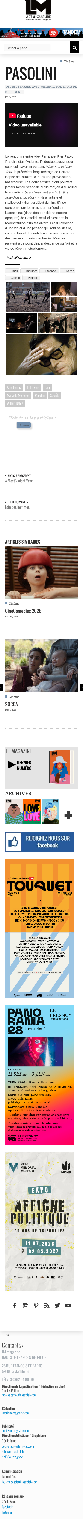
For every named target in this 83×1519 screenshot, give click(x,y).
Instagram (7, 1512)
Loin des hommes (17, 507)
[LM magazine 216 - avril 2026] (50, 810)
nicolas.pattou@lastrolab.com (19, 1395)
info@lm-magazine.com (16, 1413)
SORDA (11, 704)
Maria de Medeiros (18, 395)
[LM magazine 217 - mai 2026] (32, 810)
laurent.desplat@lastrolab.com (19, 1482)
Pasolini (30, 73)
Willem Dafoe (15, 403)
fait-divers (33, 387)
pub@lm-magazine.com (16, 1430)
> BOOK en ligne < (12, 1457)
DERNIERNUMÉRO (24, 765)
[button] (74, 47)
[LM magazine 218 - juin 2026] (14, 810)
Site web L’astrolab (13, 1451)
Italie (47, 387)
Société (54, 395)
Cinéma (69, 61)
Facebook (7, 1507)
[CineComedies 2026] (41, 571)
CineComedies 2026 (23, 610)
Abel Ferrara (14, 387)
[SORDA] (41, 665)
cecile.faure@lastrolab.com (18, 1446)
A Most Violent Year (18, 481)
